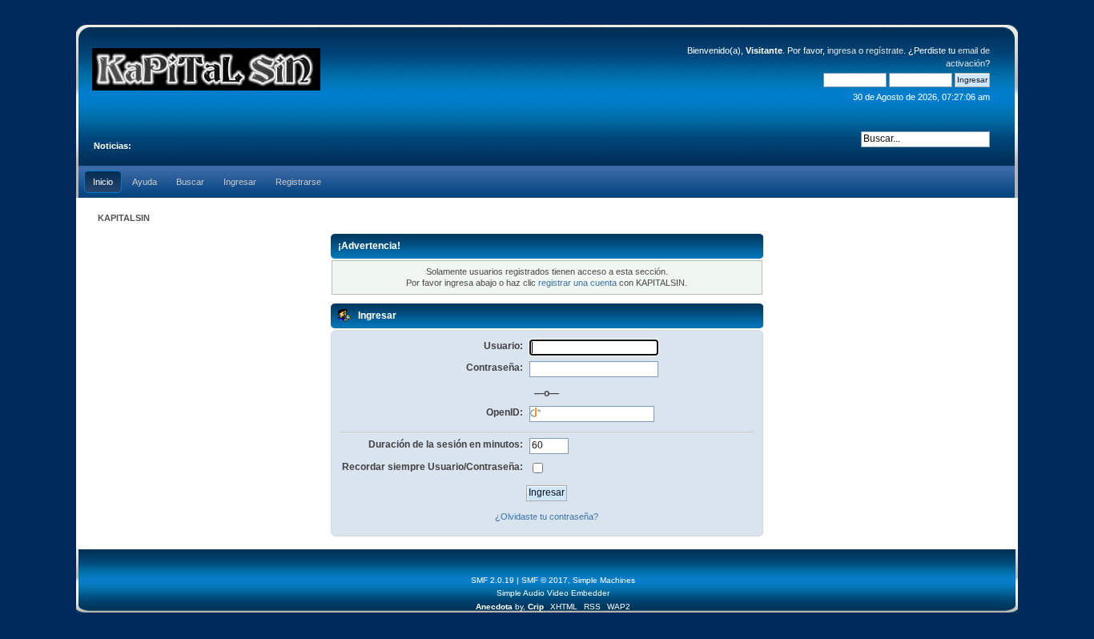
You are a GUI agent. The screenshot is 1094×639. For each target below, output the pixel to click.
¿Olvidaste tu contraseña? (546, 516)
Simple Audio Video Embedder (553, 593)
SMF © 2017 (544, 580)
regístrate (884, 50)
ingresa (841, 50)
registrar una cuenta (577, 282)
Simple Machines (604, 580)
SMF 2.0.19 (492, 580)
